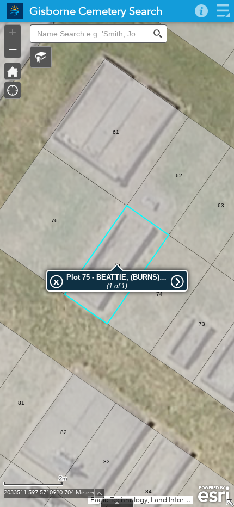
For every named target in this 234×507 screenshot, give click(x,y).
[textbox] (89, 33)
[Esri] (213, 494)
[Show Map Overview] (229, 502)
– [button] (12, 48)
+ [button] (12, 32)
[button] (41, 57)
